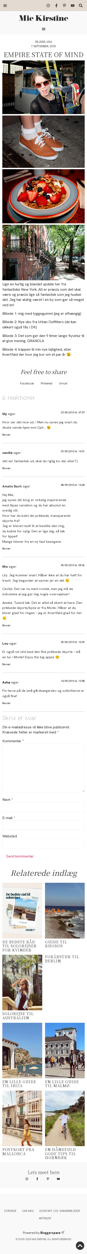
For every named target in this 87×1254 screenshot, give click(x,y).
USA (49, 42)
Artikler (45, 1218)
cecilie (7, 453)
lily (4, 414)
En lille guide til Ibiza (19, 1084)
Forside (10, 1211)
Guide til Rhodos (56, 944)
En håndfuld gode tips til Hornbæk (60, 1153)
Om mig (28, 1211)
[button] (5, 5)
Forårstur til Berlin (62, 959)
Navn (7, 800)
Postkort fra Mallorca (18, 1151)
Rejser (40, 42)
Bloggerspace (50, 1233)
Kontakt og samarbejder (59, 1211)
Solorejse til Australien (18, 1015)
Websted (9, 836)
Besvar (6, 434)
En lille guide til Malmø (62, 1084)
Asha (6, 682)
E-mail (8, 818)
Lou (5, 643)
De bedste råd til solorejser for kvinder (19, 946)
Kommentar (13, 741)
